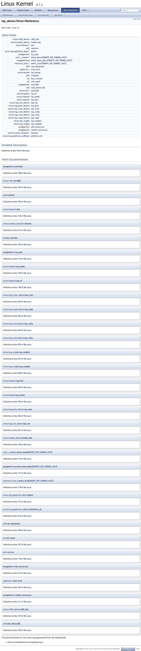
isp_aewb (35, 97)
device (25, 45)
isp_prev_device (22, 106)
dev (32, 45)
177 (19, 473)
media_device (23, 42)
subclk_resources (39, 130)
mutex (26, 72)
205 (19, 344)
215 (19, 516)
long (27, 60)
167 (19, 616)
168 (19, 444)
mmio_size (36, 63)
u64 (27, 66)
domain (34, 133)
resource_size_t (21, 63)
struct (15, 39)
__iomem (24, 57)
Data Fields (136, 19)
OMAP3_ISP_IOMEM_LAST (54, 57)
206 (19, 316)
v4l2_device (24, 39)
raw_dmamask (37, 66)
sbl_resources (37, 127)
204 (19, 330)
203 (19, 302)
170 (19, 559)
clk (26, 91)
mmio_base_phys (39, 60)
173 (19, 502)
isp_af (34, 94)
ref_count (35, 81)
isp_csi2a (35, 112)
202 (19, 416)
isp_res (34, 103)
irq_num (34, 54)
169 (19, 216)
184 (19, 402)
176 (19, 459)
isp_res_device (22, 103)
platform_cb (36, 136)
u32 (27, 48)
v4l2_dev (35, 39)
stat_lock (35, 69)
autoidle (35, 85)
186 (19, 244)
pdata (33, 51)
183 (19, 587)
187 (19, 544)
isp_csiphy (24, 121)
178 (19, 487)
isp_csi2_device (22, 112)
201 (19, 430)
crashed (35, 75)
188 (19, 173)
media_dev (36, 42)
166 (18, 151)
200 (19, 387)
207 (19, 359)
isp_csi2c (35, 115)
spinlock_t (24, 69)
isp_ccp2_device (21, 118)
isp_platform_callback (19, 136)
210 (19, 573)
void (18, 57)
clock (33, 91)
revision (34, 48)
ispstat (26, 94)
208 (19, 373)
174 (19, 259)
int (28, 54)
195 (19, 187)
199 (19, 273)
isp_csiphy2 (36, 124)
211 (19, 602)
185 (19, 202)
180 (19, 530)
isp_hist (34, 100)
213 (19, 230)
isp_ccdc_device (21, 109)
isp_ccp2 (35, 118)
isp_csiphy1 (36, 121)
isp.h (15, 28)
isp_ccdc (35, 109)
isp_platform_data (19, 51)
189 (19, 630)
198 (19, 287)
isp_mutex (35, 72)
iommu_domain (21, 133)
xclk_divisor (36, 88)
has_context (36, 78)
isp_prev (35, 106)
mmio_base (36, 57)
